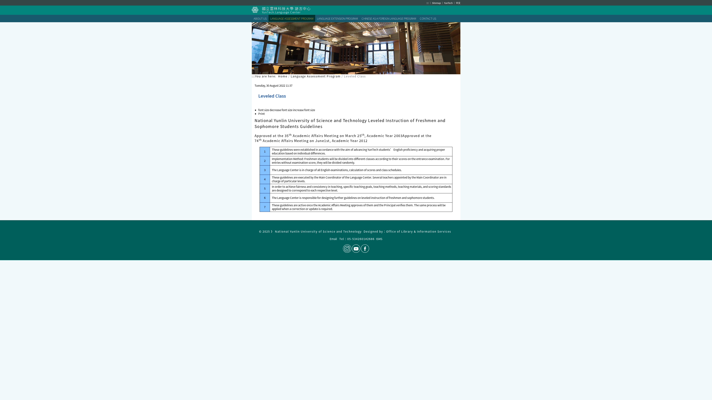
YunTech (448, 2)
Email (333, 239)
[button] (281, 110)
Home (282, 76)
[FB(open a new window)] (364, 248)
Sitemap (436, 2)
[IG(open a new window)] (347, 248)
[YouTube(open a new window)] (356, 248)
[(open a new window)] (257, 10)
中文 (458, 2)
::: (427, 3)
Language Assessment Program (316, 76)
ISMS (379, 239)
